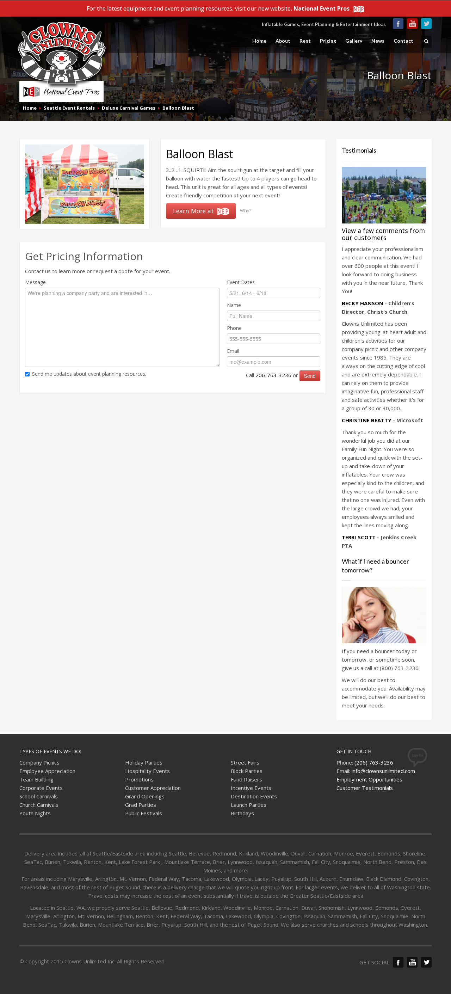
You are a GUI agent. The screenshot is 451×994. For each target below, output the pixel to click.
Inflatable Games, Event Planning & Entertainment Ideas (324, 24)
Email (233, 351)
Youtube (412, 23)
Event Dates (241, 282)
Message (35, 282)
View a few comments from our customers (383, 234)
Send (310, 375)
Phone (234, 328)
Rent (305, 40)
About (283, 40)
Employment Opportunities (369, 779)
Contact (403, 40)
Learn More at (194, 211)
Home (259, 40)
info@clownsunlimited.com (383, 770)
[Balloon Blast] (84, 183)
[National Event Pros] (358, 8)
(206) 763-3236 (373, 762)
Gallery (353, 40)
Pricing (328, 40)
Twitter (426, 23)
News (377, 40)
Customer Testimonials (364, 787)
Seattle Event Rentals (69, 108)
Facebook (398, 23)
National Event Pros (322, 8)
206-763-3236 (273, 375)
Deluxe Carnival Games (128, 108)
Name (234, 305)
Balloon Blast (178, 108)
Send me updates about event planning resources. (89, 373)
